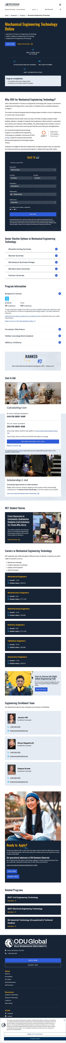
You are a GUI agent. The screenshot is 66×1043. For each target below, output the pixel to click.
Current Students (20, 9)
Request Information (10, 9)
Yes (12, 209)
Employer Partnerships (11, 997)
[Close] (64, 1020)
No (16, 209)
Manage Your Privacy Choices (35, 1034)
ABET (8, 138)
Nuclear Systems (16, 275)
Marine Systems (16, 255)
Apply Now (10, 44)
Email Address (13, 183)
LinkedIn (9, 1016)
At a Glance (8, 979)
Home (6, 15)
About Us (7, 974)
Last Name (35, 175)
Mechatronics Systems (19, 268)
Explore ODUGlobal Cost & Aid (33, 441)
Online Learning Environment (19, 336)
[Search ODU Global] (60, 9)
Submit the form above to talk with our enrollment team (22, 316)
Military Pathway (13, 342)
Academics (14, 15)
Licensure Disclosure (15, 329)
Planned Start (13, 167)
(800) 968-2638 (49, 9)
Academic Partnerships (11, 995)
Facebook (10, 1013)
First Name (12, 175)
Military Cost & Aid (12, 446)
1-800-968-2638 (15, 727)
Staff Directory (9, 985)
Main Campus (9, 1003)
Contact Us (8, 1000)
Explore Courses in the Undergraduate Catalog (19, 321)
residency (20, 450)
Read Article (41, 689)
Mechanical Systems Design (21, 262)
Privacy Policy (17, 1029)
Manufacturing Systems (19, 249)
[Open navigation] (60, 5)
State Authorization (10, 982)
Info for (34, 9)
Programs (22, 15)
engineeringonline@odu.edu (19, 731)
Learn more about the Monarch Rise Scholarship (21, 493)
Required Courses (13, 293)
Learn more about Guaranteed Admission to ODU (22, 865)
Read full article (12, 539)
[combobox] (12, 194)
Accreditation (8, 976)
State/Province (13, 199)
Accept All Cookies (35, 1038)
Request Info (13, 876)
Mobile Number (13, 191)
